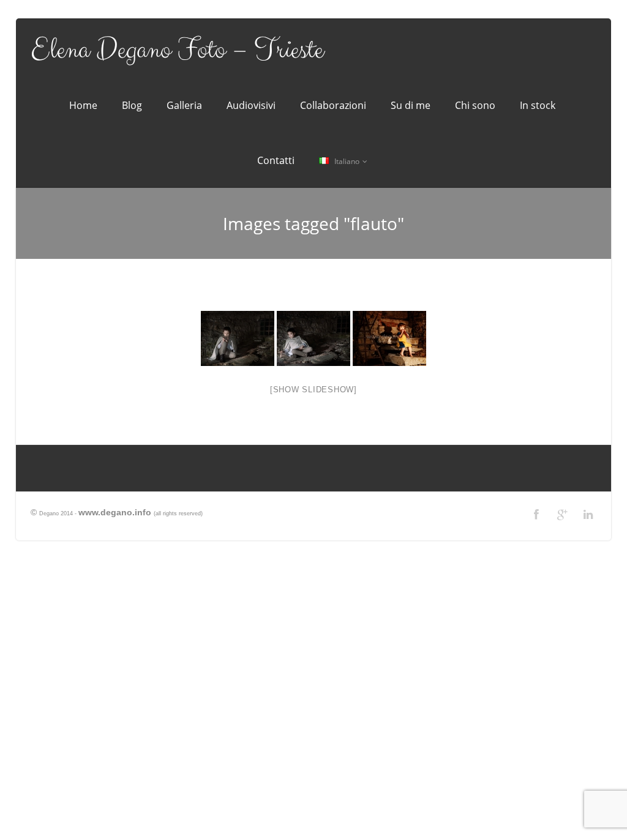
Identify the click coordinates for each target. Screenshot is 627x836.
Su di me (410, 105)
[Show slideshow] (313, 389)
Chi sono (475, 105)
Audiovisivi (251, 105)
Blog (132, 105)
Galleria (184, 105)
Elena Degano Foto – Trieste (177, 50)
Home (83, 105)
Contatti (276, 160)
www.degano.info (114, 512)
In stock (537, 105)
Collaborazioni (333, 105)
